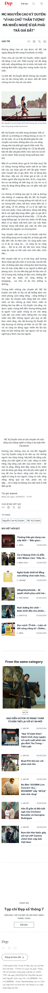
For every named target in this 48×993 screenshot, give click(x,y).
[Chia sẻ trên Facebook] (28, 41)
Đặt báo (24, 4)
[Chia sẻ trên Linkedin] (44, 41)
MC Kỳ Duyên (33, 520)
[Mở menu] (41, 3)
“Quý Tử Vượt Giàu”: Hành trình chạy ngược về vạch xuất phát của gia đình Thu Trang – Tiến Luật (33, 740)
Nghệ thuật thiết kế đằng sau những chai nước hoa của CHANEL (30, 575)
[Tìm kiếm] (33, 3)
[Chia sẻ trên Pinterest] (34, 41)
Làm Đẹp (22, 580)
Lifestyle (23, 615)
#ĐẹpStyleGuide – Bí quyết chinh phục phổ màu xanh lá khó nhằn (31, 593)
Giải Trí (6, 41)
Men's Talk (23, 563)
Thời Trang (24, 598)
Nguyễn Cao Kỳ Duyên (13, 520)
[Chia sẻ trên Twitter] (39, 41)
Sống (21, 545)
